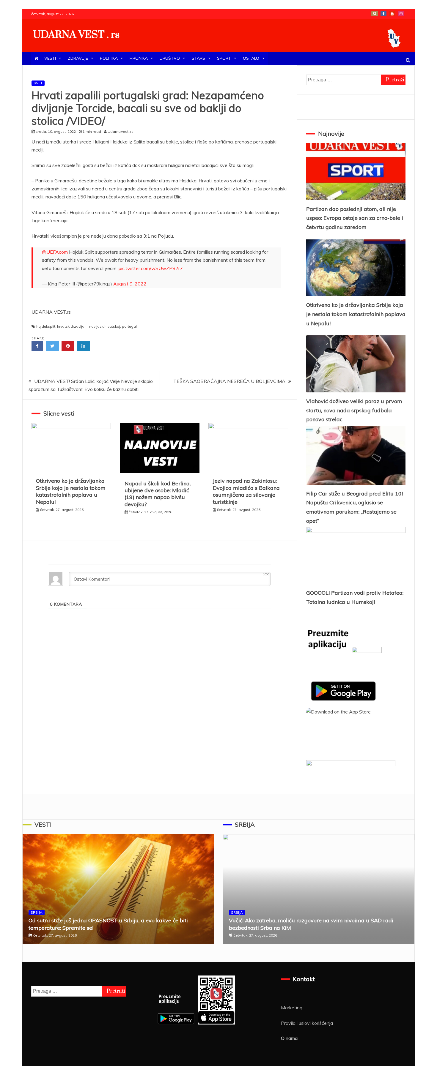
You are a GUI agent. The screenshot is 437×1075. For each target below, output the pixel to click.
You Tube (392, 13)
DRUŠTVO (170, 58)
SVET (38, 83)
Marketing (291, 1008)
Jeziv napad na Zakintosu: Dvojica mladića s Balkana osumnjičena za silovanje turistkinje (246, 491)
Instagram (401, 13)
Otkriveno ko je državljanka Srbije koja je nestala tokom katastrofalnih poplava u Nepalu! (71, 491)
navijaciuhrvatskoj (104, 326)
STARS (198, 58)
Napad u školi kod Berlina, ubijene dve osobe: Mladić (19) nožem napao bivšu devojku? (158, 494)
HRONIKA (139, 58)
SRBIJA (37, 912)
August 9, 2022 (130, 284)
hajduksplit (45, 326)
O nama (289, 1038)
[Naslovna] (36, 58)
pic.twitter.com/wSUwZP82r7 (151, 268)
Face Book (383, 13)
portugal (129, 326)
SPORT (224, 58)
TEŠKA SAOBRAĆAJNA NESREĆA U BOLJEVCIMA (229, 381)
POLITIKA (109, 58)
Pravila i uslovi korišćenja (307, 1023)
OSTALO (251, 58)
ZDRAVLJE (78, 58)
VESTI (50, 58)
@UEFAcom (55, 252)
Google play (374, 13)
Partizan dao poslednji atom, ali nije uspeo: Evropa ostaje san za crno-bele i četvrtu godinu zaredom (354, 218)
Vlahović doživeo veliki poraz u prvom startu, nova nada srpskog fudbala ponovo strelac (354, 410)
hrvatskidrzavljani (72, 326)
